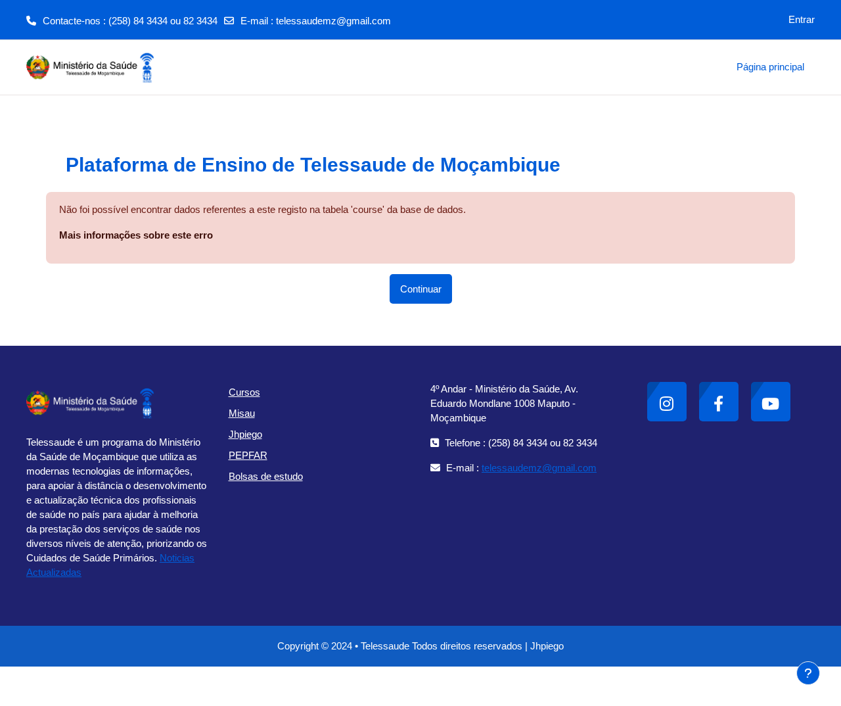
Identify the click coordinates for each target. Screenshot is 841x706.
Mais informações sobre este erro (136, 235)
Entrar (801, 19)
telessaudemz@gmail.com (333, 20)
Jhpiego (245, 434)
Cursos (244, 392)
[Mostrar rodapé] (808, 673)
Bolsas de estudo (266, 476)
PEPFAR (248, 455)
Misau (242, 413)
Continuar (421, 288)
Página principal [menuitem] (770, 66)
